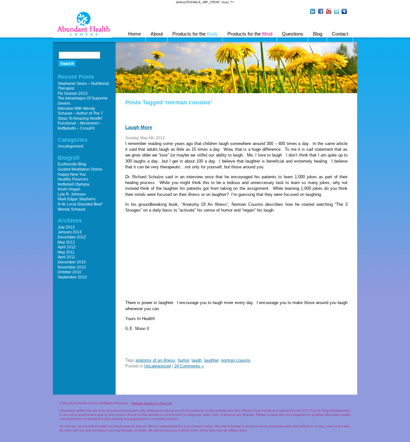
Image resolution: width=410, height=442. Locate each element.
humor (183, 360)
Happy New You (72, 174)
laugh (196, 360)
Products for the (195, 33)
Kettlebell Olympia (73, 184)
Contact (340, 33)
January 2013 (70, 232)
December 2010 (72, 262)
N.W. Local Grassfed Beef (80, 204)
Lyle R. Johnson (72, 194)
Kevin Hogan (69, 189)
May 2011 (66, 252)
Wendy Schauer (72, 209)
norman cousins (235, 360)
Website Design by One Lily (151, 403)
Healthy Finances (73, 179)
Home (134, 33)
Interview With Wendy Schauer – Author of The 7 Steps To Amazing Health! (80, 113)
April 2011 (66, 257)
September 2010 (72, 277)
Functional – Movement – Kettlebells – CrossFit (80, 126)
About (157, 33)
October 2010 (69, 272)
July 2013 (66, 227)
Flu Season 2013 (72, 93)
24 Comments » (189, 366)
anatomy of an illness (155, 360)
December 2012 (72, 237)
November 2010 (72, 267)
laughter (211, 360)
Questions (292, 33)
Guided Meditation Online (80, 169)
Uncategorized (157, 366)
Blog (317, 33)
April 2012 (67, 247)
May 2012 (66, 242)
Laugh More (138, 127)
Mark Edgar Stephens (76, 199)
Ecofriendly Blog (72, 164)
